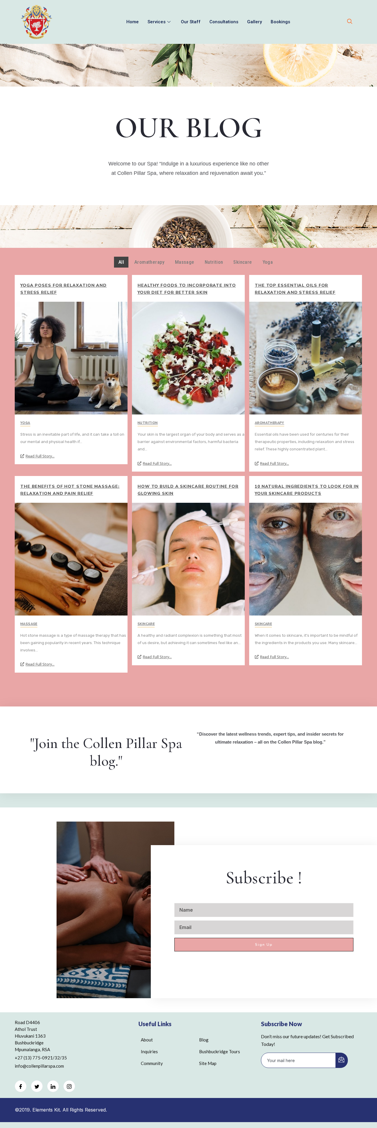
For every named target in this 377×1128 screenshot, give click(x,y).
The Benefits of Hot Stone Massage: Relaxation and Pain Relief (70, 490)
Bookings (280, 21)
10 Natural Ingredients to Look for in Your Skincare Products (307, 490)
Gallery (254, 21)
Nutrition (148, 423)
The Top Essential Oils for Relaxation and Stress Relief (295, 289)
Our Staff (191, 21)
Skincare (146, 624)
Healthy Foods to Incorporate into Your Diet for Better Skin (187, 289)
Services (157, 21)
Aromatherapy (269, 423)
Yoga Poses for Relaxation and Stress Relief (63, 289)
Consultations (223, 21)
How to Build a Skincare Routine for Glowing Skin (188, 490)
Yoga (25, 423)
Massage (28, 624)
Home (132, 21)
